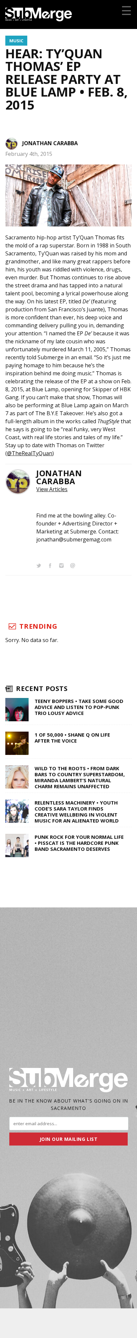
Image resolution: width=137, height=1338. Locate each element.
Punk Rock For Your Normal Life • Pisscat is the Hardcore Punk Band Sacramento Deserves (79, 843)
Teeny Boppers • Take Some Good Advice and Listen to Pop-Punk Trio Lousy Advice (79, 707)
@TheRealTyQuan (29, 453)
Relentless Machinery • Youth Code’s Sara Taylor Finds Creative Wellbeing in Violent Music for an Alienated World (77, 812)
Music (16, 41)
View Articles (52, 489)
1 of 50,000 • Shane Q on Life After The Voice (72, 738)
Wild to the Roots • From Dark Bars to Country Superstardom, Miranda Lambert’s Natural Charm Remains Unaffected (80, 777)
